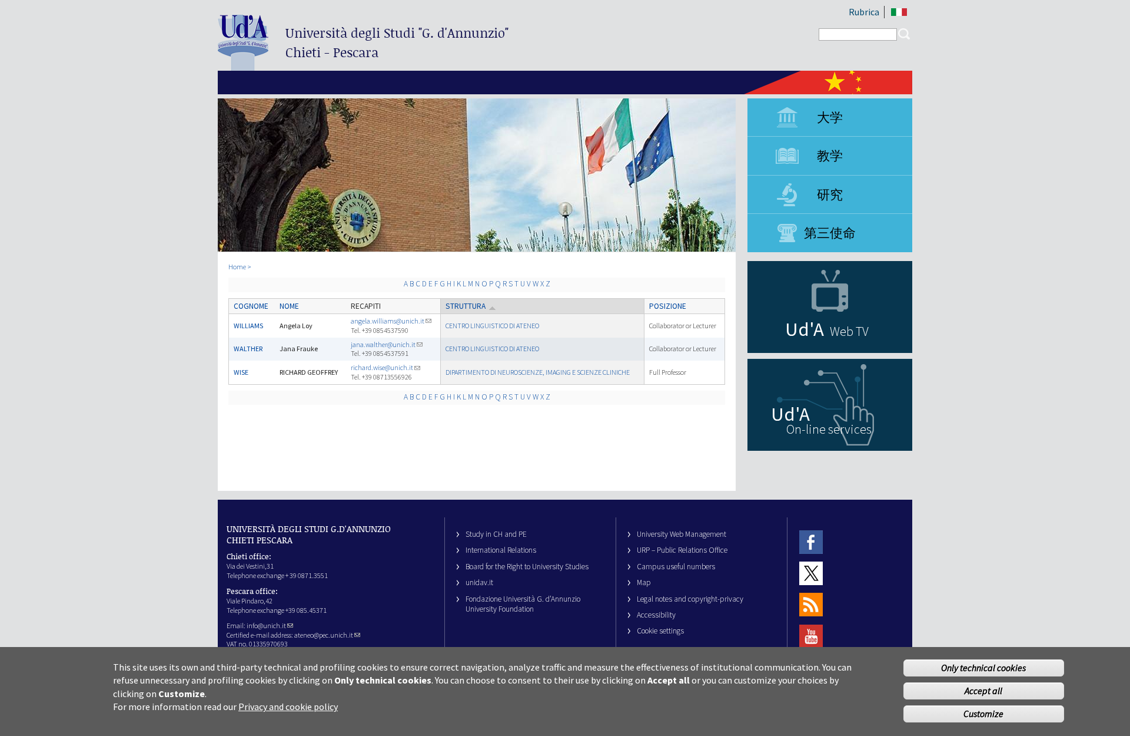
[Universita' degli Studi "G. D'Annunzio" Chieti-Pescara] (243, 65)
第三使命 (830, 233)
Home (237, 266)
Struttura (466, 306)
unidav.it (479, 582)
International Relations (501, 550)
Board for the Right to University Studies (527, 567)
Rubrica (864, 12)
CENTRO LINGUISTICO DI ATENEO (492, 325)
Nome (289, 306)
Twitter (811, 573)
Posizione (667, 306)
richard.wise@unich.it (382, 367)
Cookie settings (660, 631)
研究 (830, 194)
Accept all (983, 691)
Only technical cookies (983, 668)
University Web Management (681, 534)
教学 (830, 155)
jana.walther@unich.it (383, 344)
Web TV (849, 331)
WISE (241, 372)
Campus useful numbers (676, 567)
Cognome (251, 306)
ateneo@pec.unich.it (323, 635)
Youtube (811, 636)
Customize (983, 714)
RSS (811, 605)
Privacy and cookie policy (288, 706)
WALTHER (248, 348)
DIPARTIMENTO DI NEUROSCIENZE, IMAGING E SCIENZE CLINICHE (538, 372)
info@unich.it (266, 625)
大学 (830, 117)
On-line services (829, 429)
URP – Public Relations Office (682, 550)
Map (644, 582)
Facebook (811, 542)
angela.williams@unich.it (387, 320)
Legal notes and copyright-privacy (690, 599)
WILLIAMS (248, 325)
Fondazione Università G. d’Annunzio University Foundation (523, 604)
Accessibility (656, 615)
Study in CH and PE (496, 534)
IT (899, 12)
